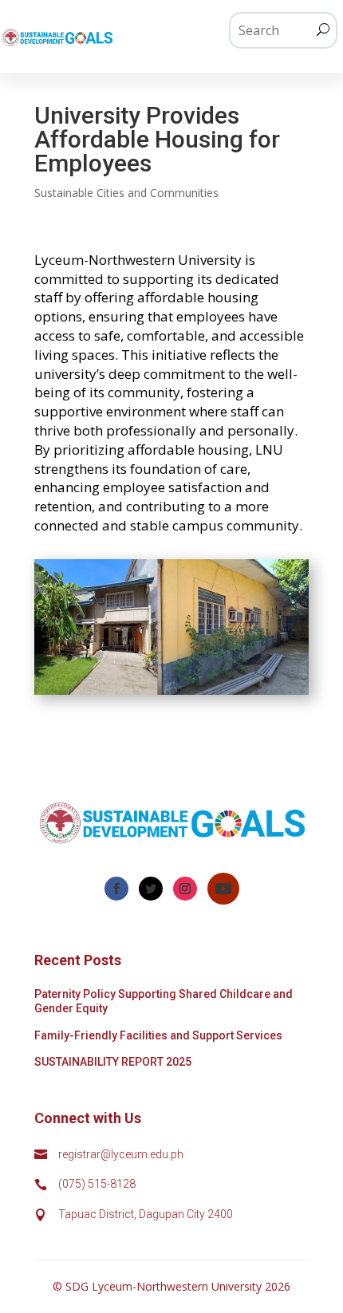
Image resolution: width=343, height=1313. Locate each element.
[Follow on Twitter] (151, 889)
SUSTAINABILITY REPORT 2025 (112, 1061)
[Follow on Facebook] (116, 889)
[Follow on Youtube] (223, 889)
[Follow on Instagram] (185, 889)
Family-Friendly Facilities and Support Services (158, 1035)
